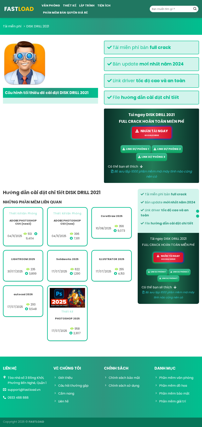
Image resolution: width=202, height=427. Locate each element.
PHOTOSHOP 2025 (67, 318)
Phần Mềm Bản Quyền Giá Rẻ (65, 13)
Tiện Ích (103, 5)
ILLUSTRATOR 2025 (111, 259)
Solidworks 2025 (67, 259)
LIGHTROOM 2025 (23, 259)
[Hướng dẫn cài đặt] (197, 211)
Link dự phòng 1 (137, 149)
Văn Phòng (51, 5)
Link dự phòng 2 (169, 149)
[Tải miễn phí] (19, 9)
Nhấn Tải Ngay (154, 132)
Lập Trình (87, 5)
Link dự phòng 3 (153, 157)
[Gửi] (195, 9)
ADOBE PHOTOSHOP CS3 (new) (67, 222)
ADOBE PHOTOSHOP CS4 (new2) (23, 222)
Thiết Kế (69, 5)
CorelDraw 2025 (112, 216)
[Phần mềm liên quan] (197, 216)
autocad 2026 (23, 294)
